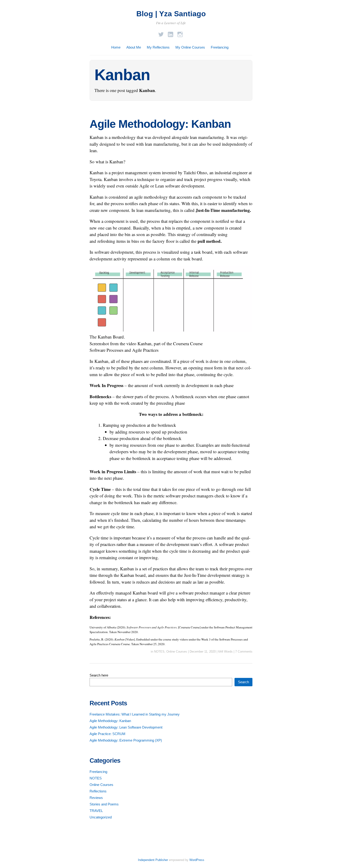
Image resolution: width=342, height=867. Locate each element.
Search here (99, 675)
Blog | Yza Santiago (171, 14)
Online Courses (176, 651)
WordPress (196, 860)
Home (116, 47)
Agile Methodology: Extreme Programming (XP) (126, 740)
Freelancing (219, 47)
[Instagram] (180, 33)
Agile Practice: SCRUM (107, 734)
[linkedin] (170, 33)
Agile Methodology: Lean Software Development (126, 727)
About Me (133, 47)
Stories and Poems (104, 804)
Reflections (98, 791)
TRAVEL (96, 811)
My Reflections (158, 47)
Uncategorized (101, 817)
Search (243, 682)
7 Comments (243, 651)
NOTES (159, 651)
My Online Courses (190, 47)
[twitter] (161, 33)
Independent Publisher (153, 860)
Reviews (96, 798)
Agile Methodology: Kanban (160, 124)
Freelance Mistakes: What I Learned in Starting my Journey (135, 714)
